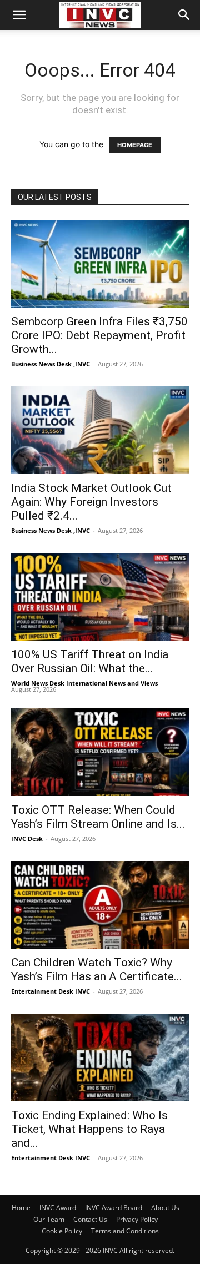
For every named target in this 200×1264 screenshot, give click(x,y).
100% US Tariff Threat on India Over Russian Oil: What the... (89, 661)
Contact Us (90, 1219)
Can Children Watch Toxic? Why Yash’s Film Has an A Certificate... (96, 969)
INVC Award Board (113, 1207)
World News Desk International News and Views (84, 683)
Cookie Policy (62, 1231)
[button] (19, 15)
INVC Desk (27, 838)
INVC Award (57, 1207)
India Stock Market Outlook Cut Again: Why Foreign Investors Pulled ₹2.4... (91, 501)
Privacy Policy (137, 1219)
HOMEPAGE (134, 145)
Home (21, 1207)
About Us (165, 1207)
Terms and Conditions (125, 1231)
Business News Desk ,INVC (50, 364)
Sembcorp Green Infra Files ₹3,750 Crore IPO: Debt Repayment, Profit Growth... (99, 335)
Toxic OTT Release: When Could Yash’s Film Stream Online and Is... (98, 816)
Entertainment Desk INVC (50, 991)
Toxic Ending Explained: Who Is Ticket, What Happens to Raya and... (89, 1129)
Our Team (48, 1219)
